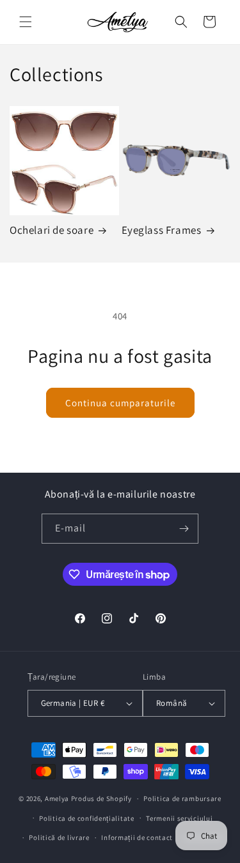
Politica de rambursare (182, 798)
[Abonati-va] (184, 529)
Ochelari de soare (51, 230)
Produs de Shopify (101, 798)
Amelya (57, 798)
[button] (26, 22)
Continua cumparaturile (120, 403)
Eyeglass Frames (162, 230)
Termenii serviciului (179, 818)
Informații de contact (137, 837)
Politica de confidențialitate (86, 818)
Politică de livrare (59, 837)
